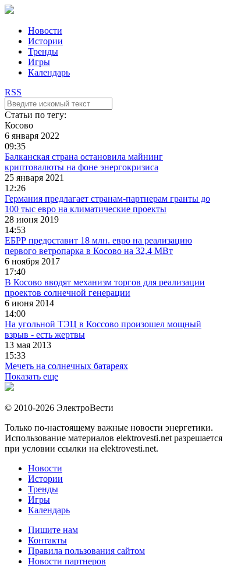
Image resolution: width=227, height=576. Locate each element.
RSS (13, 92)
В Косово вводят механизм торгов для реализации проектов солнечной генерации (105, 287)
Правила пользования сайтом (86, 551)
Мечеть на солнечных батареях (66, 366)
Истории (45, 41)
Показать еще (31, 376)
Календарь (49, 72)
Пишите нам (53, 530)
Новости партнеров (67, 561)
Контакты (47, 540)
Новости (45, 30)
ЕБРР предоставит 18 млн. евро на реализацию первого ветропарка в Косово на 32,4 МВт (98, 245)
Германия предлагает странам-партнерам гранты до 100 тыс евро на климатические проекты (107, 204)
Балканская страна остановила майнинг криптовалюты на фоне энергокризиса (84, 162)
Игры (39, 62)
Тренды (43, 51)
